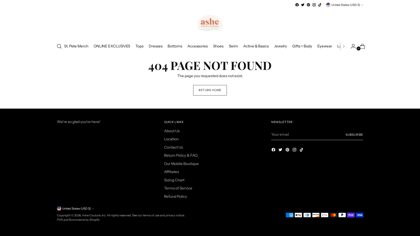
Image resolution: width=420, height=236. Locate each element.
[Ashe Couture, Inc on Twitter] (303, 5)
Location (171, 139)
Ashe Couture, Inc (94, 215)
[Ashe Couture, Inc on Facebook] (297, 5)
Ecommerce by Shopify (84, 219)
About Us (172, 131)
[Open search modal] (59, 46)
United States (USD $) (345, 5)
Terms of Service (178, 188)
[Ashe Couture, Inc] (210, 23)
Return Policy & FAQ (181, 155)
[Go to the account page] (351, 46)
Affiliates (171, 172)
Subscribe (354, 134)
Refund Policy (175, 196)
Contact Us (173, 147)
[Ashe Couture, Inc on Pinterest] (308, 5)
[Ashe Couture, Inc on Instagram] (314, 5)
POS (60, 219)
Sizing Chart (174, 180)
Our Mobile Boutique (181, 163)
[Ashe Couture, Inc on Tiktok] (320, 5)
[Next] (343, 46)
